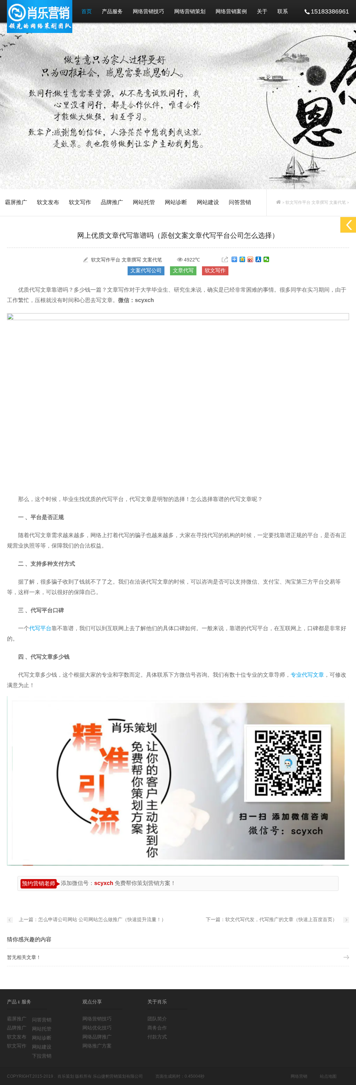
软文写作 (80, 202)
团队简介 (157, 1018)
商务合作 (157, 1027)
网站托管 (144, 202)
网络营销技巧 (148, 11)
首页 (86, 11)
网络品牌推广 (97, 1037)
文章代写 (183, 270)
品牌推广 (112, 202)
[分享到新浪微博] (250, 259)
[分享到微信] (266, 259)
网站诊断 (176, 202)
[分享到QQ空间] (242, 259)
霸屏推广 (16, 202)
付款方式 (157, 1037)
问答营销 (240, 202)
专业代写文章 (307, 675)
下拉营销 (41, 1056)
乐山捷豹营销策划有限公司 (118, 1076)
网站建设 (208, 202)
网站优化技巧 (97, 1027)
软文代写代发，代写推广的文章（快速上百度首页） (281, 919)
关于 (262, 11)
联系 (282, 11)
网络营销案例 (231, 11)
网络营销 (299, 1076)
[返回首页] (278, 202)
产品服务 (112, 11)
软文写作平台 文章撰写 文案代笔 (315, 202)
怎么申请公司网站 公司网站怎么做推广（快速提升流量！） (102, 919)
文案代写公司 (146, 270)
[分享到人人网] (258, 259)
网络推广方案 (97, 1046)
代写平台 (40, 628)
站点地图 (328, 1076)
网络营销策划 (189, 11)
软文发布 (48, 202)
